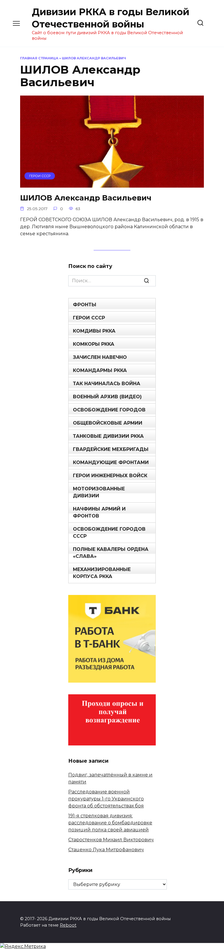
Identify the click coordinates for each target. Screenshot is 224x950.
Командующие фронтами (111, 462)
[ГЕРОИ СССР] (112, 184)
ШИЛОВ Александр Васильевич (85, 197)
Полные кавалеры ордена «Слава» (110, 552)
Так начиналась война (106, 383)
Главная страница (39, 58)
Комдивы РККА (94, 331)
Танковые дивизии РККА (108, 436)
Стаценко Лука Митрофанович (106, 849)
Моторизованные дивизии (99, 492)
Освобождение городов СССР (109, 532)
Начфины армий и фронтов (99, 512)
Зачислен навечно (100, 357)
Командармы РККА (100, 370)
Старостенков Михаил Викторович (111, 839)
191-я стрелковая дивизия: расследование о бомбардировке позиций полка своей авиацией (110, 823)
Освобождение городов (109, 410)
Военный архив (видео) (107, 396)
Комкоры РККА (93, 344)
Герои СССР (89, 318)
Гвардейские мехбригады (110, 449)
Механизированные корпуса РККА (102, 573)
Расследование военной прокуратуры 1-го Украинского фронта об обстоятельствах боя (106, 799)
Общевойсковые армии (107, 423)
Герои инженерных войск (110, 475)
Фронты (84, 304)
